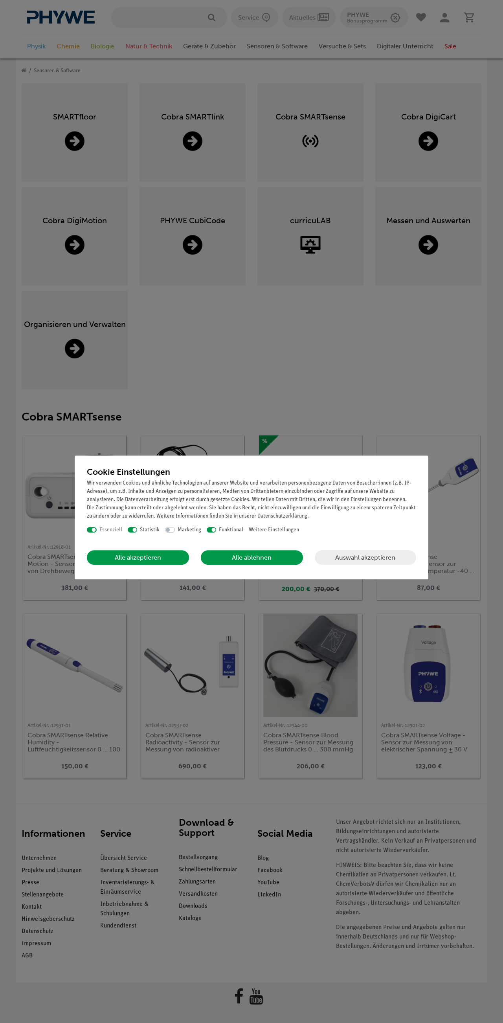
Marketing (189, 530)
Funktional (231, 530)
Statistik (150, 530)
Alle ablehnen (252, 557)
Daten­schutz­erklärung (282, 516)
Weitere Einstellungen (274, 530)
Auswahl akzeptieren (365, 557)
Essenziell (110, 530)
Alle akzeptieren (138, 557)
